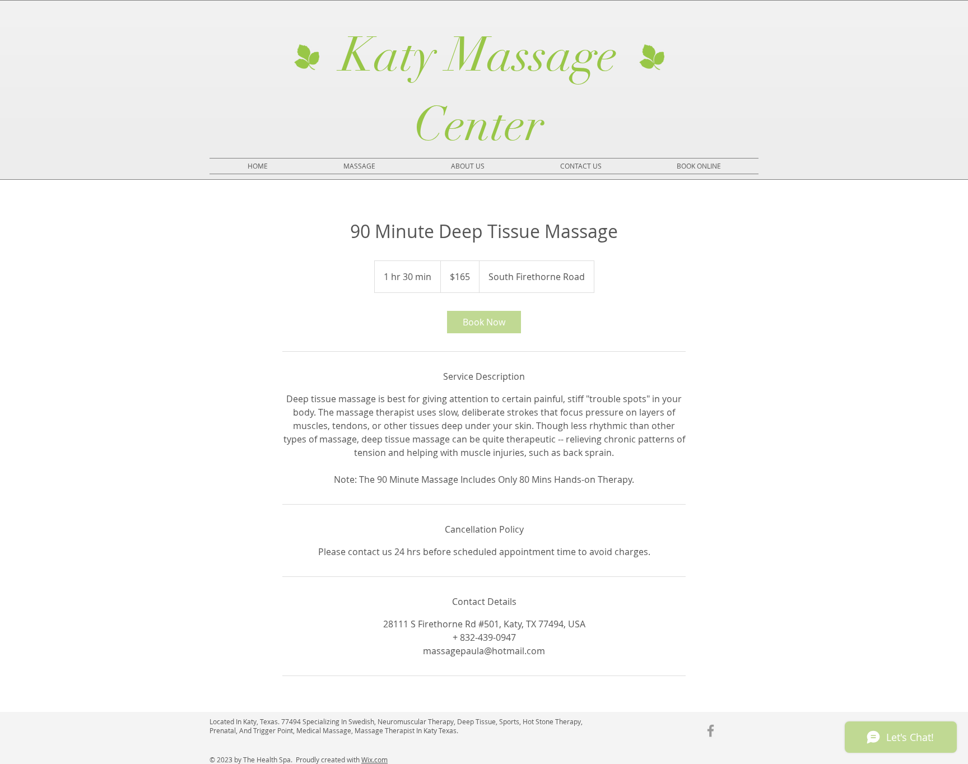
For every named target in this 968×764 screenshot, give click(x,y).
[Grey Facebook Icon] (710, 731)
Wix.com (374, 759)
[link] (484, 322)
